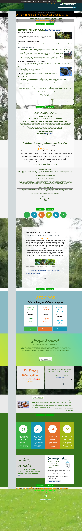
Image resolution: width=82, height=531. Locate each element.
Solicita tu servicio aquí (60, 377)
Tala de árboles (33, 270)
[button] (23, 400)
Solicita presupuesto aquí (54, 481)
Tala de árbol (50, 270)
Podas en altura (57, 270)
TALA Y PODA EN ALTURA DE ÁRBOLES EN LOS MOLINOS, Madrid (41, 15)
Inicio (17, 9)
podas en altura (49, 133)
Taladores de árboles (41, 270)
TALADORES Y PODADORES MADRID (45, 21)
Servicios (65, 9)
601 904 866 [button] (70, 6)
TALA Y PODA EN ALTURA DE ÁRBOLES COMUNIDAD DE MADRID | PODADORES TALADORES (40, 488)
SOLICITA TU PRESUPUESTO (32, 273)
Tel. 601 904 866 (49, 24)
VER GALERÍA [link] (45, 205)
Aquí (19, 475)
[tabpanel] (69, 6)
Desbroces (59, 9)
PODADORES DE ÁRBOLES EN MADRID (67, 4)
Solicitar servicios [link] (40, 24)
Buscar (74, 7)
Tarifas (71, 9)
